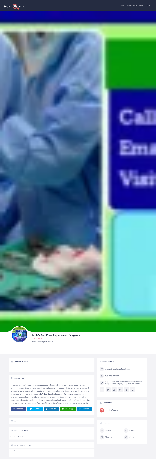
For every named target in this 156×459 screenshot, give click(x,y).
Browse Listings (132, 5)
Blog (148, 5)
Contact (141, 5)
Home (122, 5)
